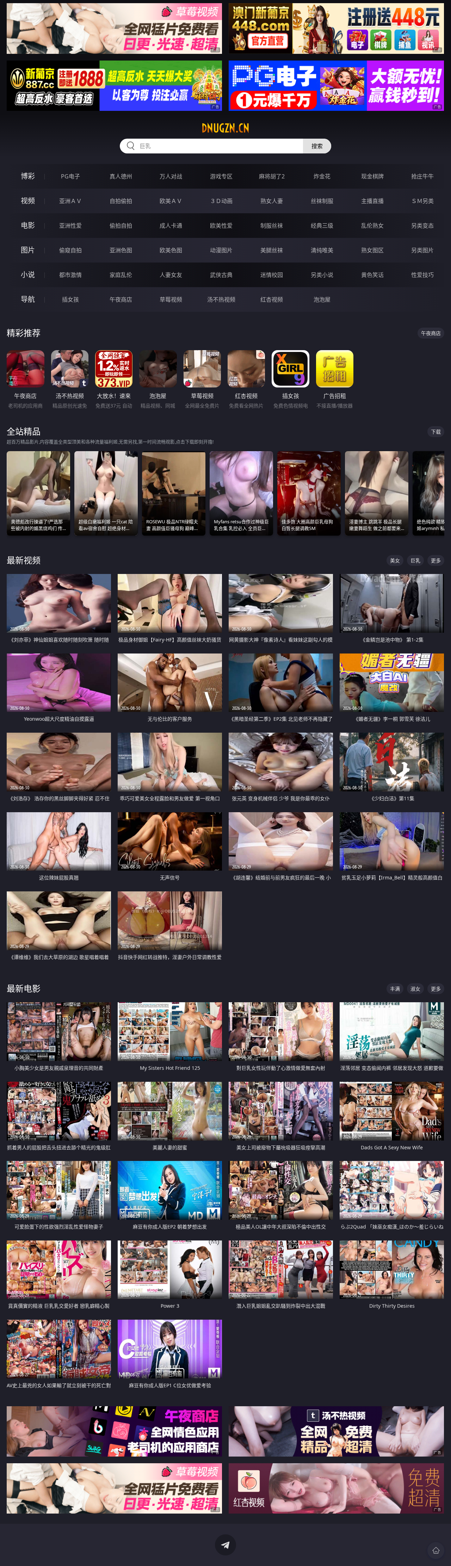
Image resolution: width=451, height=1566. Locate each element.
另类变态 (422, 225)
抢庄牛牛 (422, 176)
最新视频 (24, 560)
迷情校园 (271, 275)
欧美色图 (171, 250)
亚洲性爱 (70, 225)
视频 (28, 201)
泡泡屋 (322, 299)
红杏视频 (271, 299)
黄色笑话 (372, 275)
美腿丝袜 (271, 250)
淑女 (415, 988)
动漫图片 (221, 250)
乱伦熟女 (372, 225)
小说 (28, 274)
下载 (436, 431)
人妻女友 (171, 275)
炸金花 (322, 176)
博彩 (28, 176)
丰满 (395, 988)
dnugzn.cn (225, 128)
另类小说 (322, 275)
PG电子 (70, 176)
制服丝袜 (271, 225)
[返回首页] (435, 1550)
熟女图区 (372, 250)
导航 (28, 299)
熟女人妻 (271, 201)
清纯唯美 (322, 250)
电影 (28, 225)
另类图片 (422, 250)
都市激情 (70, 275)
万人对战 (171, 176)
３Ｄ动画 (221, 201)
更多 (436, 560)
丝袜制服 (322, 201)
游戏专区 (221, 176)
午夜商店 (121, 299)
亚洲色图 (121, 250)
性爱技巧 (422, 275)
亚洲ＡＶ (70, 201)
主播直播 (372, 201)
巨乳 (415, 560)
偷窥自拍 (70, 250)
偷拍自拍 (121, 225)
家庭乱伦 (121, 275)
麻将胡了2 (272, 176)
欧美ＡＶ (171, 201)
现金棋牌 (372, 176)
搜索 (317, 146)
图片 (28, 250)
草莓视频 (171, 299)
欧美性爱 (221, 225)
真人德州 (121, 176)
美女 (395, 560)
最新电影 (24, 988)
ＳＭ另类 (422, 201)
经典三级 (322, 225)
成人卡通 (171, 225)
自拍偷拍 (121, 201)
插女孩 (70, 299)
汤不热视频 (221, 299)
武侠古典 (221, 275)
